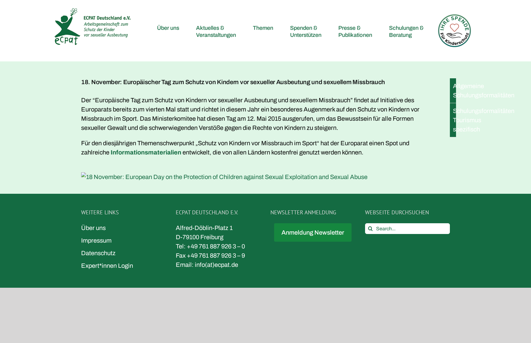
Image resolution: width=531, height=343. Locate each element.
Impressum (96, 240)
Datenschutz (98, 253)
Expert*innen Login (107, 265)
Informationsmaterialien (146, 152)
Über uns (93, 227)
